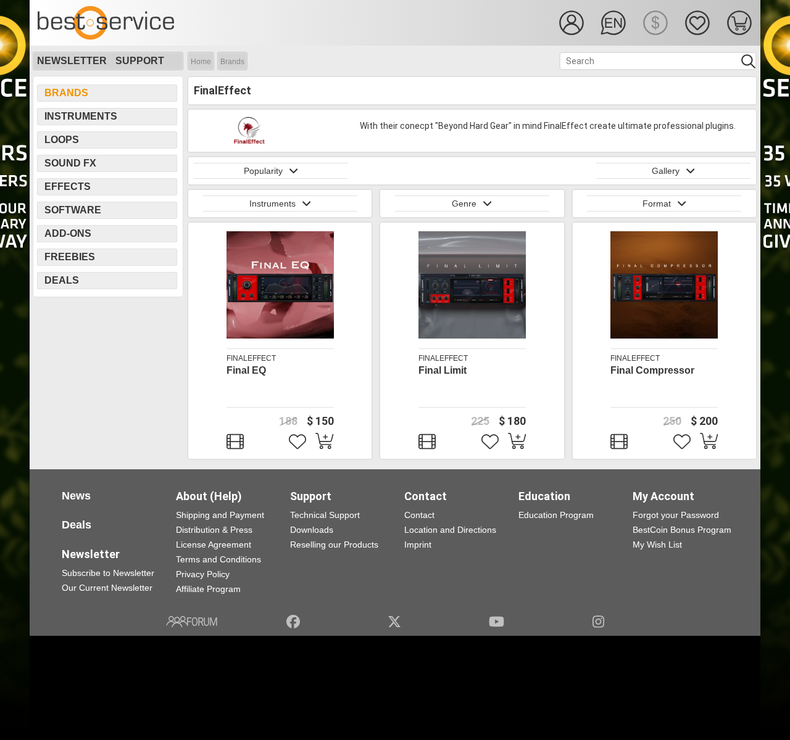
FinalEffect (251, 358)
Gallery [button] (666, 171)
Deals (61, 280)
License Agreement (213, 544)
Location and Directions (450, 530)
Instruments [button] (272, 203)
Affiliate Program (208, 589)
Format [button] (656, 203)
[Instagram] (598, 621)
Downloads (311, 530)
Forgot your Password (676, 515)
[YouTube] (496, 621)
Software (72, 210)
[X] (395, 621)
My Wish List (657, 544)
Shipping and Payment (220, 515)
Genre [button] (464, 203)
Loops (61, 139)
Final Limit (442, 370)
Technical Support (325, 515)
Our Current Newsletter (107, 588)
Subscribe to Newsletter (108, 573)
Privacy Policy (203, 574)
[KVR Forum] (191, 621)
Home (201, 61)
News (76, 496)
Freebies (69, 257)
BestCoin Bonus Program (682, 530)
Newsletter (72, 61)
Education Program (556, 515)
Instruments (80, 116)
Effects (67, 186)
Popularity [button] (263, 171)
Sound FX (70, 163)
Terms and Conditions (218, 559)
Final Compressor (652, 370)
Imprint (417, 544)
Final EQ (246, 370)
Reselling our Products (334, 544)
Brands (232, 61)
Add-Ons (67, 233)
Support (139, 61)
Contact (419, 515)
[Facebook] (293, 621)
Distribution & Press (214, 530)
